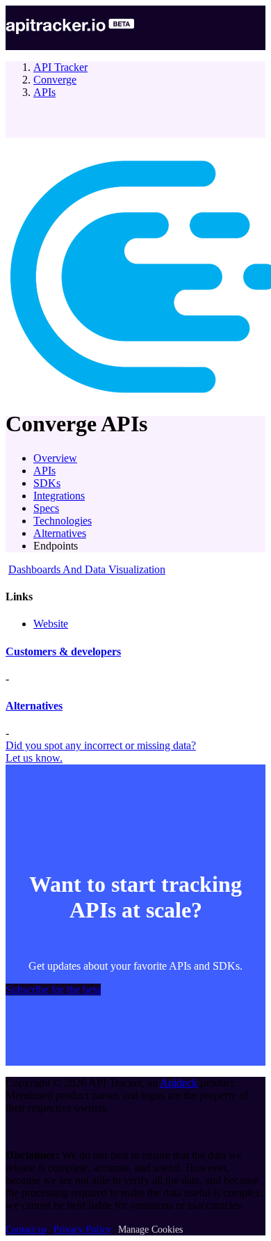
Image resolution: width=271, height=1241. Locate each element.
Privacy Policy (82, 1229)
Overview (55, 458)
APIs (44, 92)
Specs (46, 508)
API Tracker (60, 67)
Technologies (62, 521)
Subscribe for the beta (53, 989)
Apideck (178, 1083)
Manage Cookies (150, 1229)
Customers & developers (63, 651)
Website (50, 624)
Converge (54, 80)
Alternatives (59, 533)
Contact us (26, 1229)
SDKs (46, 483)
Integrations (59, 496)
